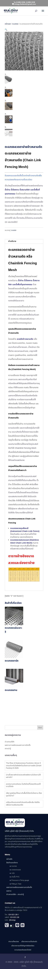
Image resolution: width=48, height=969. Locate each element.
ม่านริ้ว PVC (15, 877)
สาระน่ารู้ (8, 748)
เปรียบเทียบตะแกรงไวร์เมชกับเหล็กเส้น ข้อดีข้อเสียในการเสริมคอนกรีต (23, 803)
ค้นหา (40, 727)
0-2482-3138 (20, 2)
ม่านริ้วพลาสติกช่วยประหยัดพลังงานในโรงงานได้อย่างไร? (23, 776)
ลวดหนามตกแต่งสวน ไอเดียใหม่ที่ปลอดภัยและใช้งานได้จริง (23, 785)
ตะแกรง (15, 23)
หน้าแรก (8, 23)
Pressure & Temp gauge (20, 880)
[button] (6, 29)
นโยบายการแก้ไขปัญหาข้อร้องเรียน (22, 946)
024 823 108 (14, 917)
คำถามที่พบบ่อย (13, 941)
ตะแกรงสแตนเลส (20, 839)
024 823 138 (12, 914)
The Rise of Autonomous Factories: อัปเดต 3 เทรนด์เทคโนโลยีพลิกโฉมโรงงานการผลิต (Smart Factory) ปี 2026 (23, 766)
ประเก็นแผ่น (30, 839)
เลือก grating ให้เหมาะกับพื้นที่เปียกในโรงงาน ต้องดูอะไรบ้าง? (24, 794)
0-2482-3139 (30, 2)
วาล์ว (13, 873)
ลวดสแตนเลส (16, 869)
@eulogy (12, 920)
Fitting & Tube (16, 884)
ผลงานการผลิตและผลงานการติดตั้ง (18, 745)
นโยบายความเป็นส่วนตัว (29, 941)
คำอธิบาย (12, 241)
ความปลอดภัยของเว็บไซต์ (22, 950)
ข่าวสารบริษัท (9, 741)
